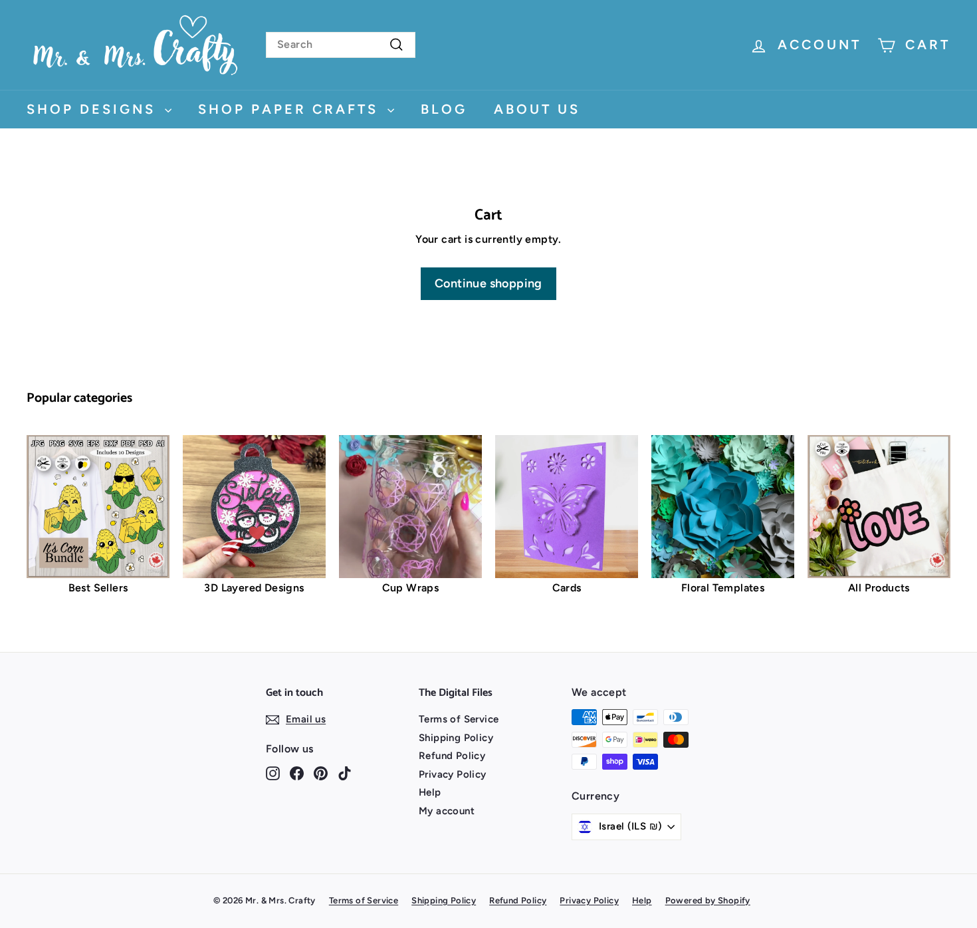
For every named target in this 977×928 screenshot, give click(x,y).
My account (447, 811)
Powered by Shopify (707, 900)
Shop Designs (94, 109)
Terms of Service (458, 719)
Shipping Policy (456, 738)
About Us (537, 109)
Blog (444, 109)
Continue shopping (488, 283)
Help (430, 792)
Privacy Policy (453, 774)
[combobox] (340, 45)
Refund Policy (452, 756)
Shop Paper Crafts (291, 109)
